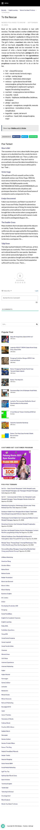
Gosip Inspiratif (6, 642)
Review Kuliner (6, 739)
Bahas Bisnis (5, 569)
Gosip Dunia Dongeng (8, 638)
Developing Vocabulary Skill (9, 606)
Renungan (4, 735)
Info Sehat (4, 658)
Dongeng (4, 610)
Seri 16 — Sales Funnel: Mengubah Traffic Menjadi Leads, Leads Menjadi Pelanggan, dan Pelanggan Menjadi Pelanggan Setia (19, 491)
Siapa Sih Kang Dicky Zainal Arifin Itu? (21, 336)
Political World (5, 723)
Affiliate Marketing (7, 557)
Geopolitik (4, 634)
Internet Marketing (7, 666)
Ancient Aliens (5, 565)
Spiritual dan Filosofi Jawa (9, 775)
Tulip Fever (5, 244)
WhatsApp (34, 136)
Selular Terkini (5, 755)
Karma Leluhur (5, 682)
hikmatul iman (5, 654)
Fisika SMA (4, 626)
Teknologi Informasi (7, 791)
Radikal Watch (5, 731)
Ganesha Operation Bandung (19, 422)
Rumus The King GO (16, 379)
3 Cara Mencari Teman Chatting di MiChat (23, 412)
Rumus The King (6, 747)
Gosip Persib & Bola (7, 646)
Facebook (17, 136)
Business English (6, 593)
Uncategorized (5, 796)
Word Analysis (5, 800)
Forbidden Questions (7, 630)
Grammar (4, 650)
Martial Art (4, 690)
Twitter (25, 136)
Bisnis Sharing (5, 589)
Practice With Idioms (7, 727)
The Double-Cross (8, 222)
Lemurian (4, 686)
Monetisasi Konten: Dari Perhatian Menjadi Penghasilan (18, 524)
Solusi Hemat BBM (7, 763)
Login (36, 291)
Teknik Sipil (4, 787)
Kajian (3, 670)
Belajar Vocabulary (7, 577)
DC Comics (4, 597)
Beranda (3, 10)
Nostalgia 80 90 (6, 707)
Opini (3, 711)
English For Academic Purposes (10, 618)
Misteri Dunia (5, 694)
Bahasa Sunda (5, 573)
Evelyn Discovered (8, 199)
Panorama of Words (7, 719)
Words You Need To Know (27, 10)
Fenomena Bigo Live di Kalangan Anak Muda (23, 390)
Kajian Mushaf (5, 674)
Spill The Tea (5, 771)
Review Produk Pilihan (8, 743)
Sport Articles (5, 779)
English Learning (13, 10)
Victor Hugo (6, 172)
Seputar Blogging (6, 759)
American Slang (6, 561)
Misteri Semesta (6, 699)
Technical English (6, 783)
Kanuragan (4, 678)
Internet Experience (7, 662)
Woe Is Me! (5, 148)
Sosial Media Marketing (8, 767)
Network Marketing (7, 703)
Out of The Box (6, 715)
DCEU (3, 601)
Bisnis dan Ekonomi (7, 581)
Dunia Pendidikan (6, 614)
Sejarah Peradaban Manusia (9, 751)
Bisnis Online (5, 585)
